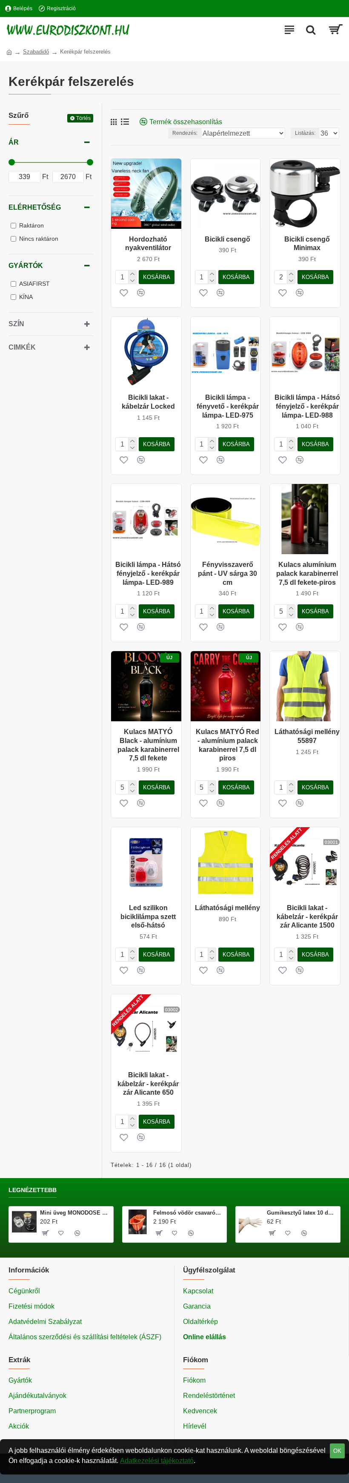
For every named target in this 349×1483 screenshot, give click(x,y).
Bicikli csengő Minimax (307, 244)
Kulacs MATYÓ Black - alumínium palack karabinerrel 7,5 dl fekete (148, 745)
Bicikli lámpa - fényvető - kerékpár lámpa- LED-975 (228, 406)
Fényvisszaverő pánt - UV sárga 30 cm (227, 573)
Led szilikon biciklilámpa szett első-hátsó (148, 916)
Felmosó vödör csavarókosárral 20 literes (188, 1213)
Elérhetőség (35, 207)
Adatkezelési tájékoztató (157, 1460)
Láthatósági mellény (227, 907)
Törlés (83, 118)
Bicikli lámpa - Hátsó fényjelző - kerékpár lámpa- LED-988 (307, 406)
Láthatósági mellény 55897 (307, 736)
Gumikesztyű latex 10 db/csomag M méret (302, 1213)
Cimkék (22, 347)
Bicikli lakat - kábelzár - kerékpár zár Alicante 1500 (307, 916)
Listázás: (305, 133)
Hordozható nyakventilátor (148, 244)
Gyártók (26, 265)
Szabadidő (36, 51)
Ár (14, 142)
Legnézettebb (33, 1190)
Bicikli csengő (227, 239)
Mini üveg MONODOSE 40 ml (75, 1213)
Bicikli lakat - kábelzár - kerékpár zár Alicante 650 (148, 1083)
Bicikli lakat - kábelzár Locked (148, 402)
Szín (16, 323)
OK (337, 1451)
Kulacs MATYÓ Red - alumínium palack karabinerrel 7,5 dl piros (227, 745)
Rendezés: (184, 133)
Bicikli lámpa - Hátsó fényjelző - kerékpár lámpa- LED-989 (148, 573)
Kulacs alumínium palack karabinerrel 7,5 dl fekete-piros (307, 573)
